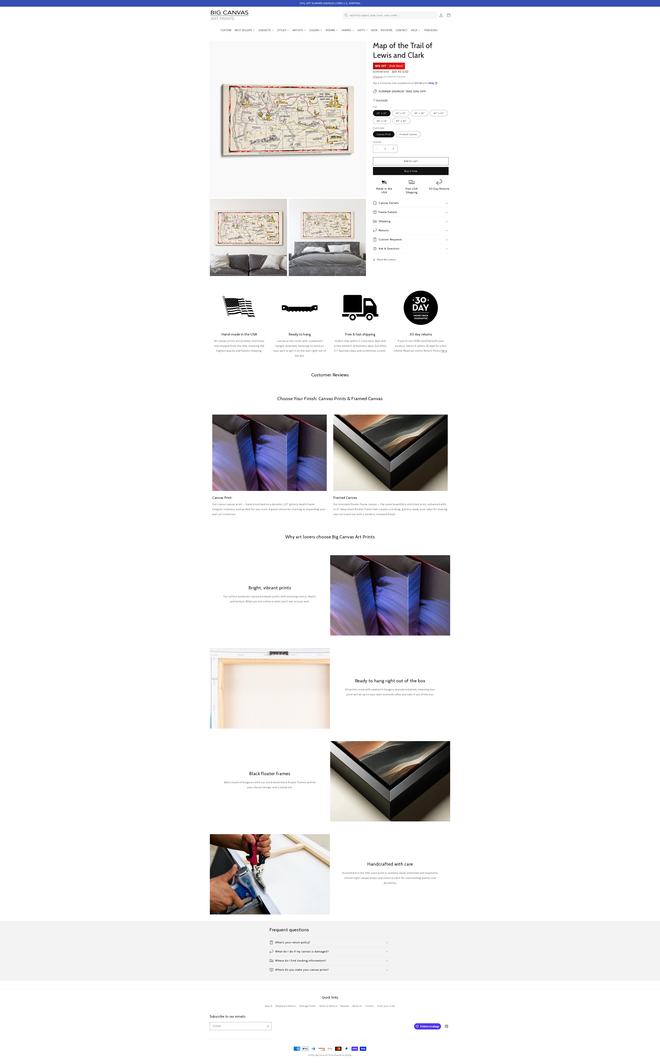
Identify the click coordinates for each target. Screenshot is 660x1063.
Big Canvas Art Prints (324, 1055)
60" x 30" (401, 120)
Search (268, 1005)
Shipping (377, 76)
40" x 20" (438, 113)
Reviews (344, 1005)
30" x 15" (401, 113)
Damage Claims (307, 1005)
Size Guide (381, 100)
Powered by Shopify (343, 1055)
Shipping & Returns (286, 1005)
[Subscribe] (267, 1026)
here (444, 350)
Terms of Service (328, 1005)
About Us (357, 1005)
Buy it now (410, 171)
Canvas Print (384, 134)
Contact (369, 1005)
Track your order (386, 1005)
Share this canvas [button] (386, 259)
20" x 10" (382, 113)
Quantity (377, 141)
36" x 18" (419, 113)
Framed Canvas (408, 134)
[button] (390, 15)
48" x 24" (382, 120)
